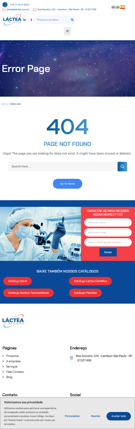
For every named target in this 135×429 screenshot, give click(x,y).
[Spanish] (123, 7)
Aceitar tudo (118, 416)
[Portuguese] (118, 7)
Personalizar (72, 416)
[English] (113, 7)
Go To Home (67, 184)
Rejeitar (95, 416)
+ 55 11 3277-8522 (19, 4)
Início (5, 104)
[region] (67, 413)
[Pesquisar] (72, 20)
